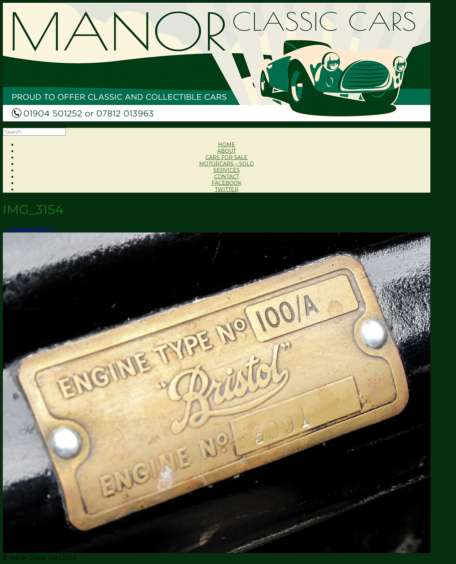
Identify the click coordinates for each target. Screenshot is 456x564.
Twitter (226, 189)
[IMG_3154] (216, 551)
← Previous (19, 229)
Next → (46, 229)
